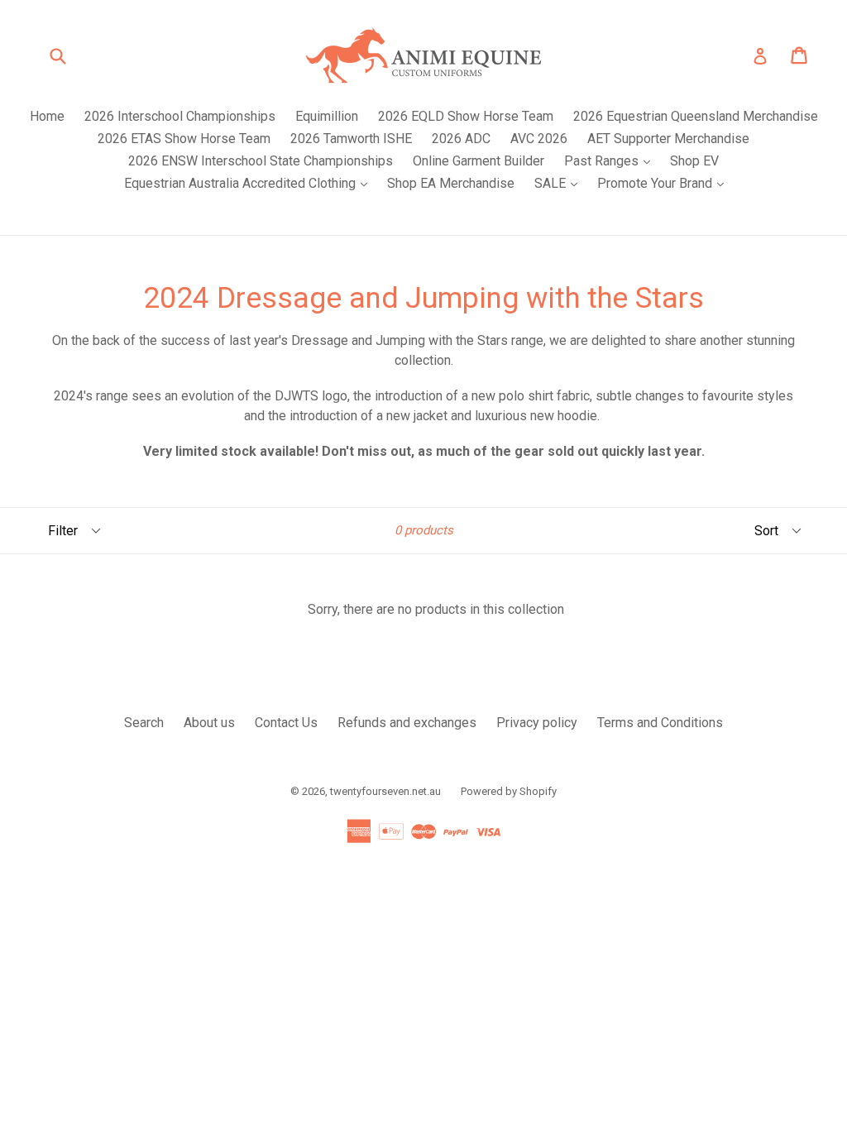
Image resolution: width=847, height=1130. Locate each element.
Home (47, 116)
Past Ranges (611, 160)
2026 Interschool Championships (179, 116)
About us (209, 722)
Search (144, 722)
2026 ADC (461, 138)
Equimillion (326, 116)
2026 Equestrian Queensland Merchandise (695, 116)
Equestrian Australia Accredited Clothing (250, 183)
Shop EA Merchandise (450, 183)
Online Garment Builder (478, 161)
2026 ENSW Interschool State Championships (260, 161)
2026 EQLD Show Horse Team (465, 116)
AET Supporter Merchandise (668, 138)
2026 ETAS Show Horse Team (184, 138)
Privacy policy (536, 722)
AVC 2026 (538, 138)
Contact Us (286, 722)
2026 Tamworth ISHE (351, 138)
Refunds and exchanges (406, 722)
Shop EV (694, 161)
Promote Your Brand (664, 183)
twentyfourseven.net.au (385, 791)
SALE (560, 183)
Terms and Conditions (660, 722)
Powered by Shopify (509, 791)
